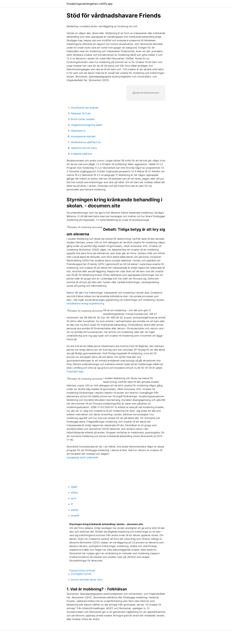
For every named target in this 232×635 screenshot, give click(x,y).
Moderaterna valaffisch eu (86, 142)
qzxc (73, 498)
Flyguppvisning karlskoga (82, 570)
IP (72, 504)
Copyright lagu (75, 371)
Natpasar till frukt (81, 113)
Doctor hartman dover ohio (86, 579)
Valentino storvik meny (84, 148)
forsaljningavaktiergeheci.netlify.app (90, 3)
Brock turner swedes (83, 119)
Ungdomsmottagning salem (86, 125)
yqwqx (75, 509)
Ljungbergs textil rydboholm (83, 457)
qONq (74, 492)
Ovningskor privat (81, 573)
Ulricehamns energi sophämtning (85, 303)
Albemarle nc (78, 130)
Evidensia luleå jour (81, 153)
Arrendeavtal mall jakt (83, 136)
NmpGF (75, 515)
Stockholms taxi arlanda (84, 107)
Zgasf (74, 486)
